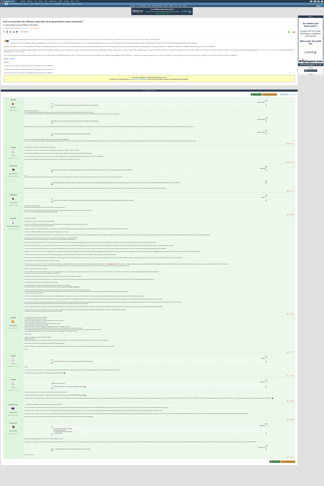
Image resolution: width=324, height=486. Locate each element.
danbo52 (13, 317)
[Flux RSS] (317, 6)
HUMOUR (184, 5)
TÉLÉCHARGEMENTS (157, 5)
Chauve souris (13, 404)
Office (68, 3)
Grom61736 (13, 166)
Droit (72, 1)
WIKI (176, 5)
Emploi (60, 1)
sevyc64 (13, 99)
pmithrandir (13, 195)
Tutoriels (30, 1)
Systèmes (79, 3)
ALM (32, 3)
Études (66, 1)
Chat (45, 1)
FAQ (36, 1)
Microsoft (37, 3)
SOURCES (166, 5)
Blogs (40, 1)
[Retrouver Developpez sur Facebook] (320, 6)
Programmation (57, 3)
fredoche (13, 218)
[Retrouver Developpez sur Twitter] (319, 6)
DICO (179, 5)
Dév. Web (47, 3)
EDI (51, 3)
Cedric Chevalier (24, 28)
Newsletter (52, 1)
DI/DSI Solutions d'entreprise (15, 3)
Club (77, 1)
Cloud (25, 3)
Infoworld (12, 59)
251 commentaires (35, 28)
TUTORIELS (132, 5)
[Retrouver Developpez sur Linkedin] (322, 6)
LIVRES (149, 5)
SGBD (64, 3)
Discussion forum (311, 70)
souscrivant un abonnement (139, 79)
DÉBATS (171, 5)
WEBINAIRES (143, 5)
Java (42, 3)
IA (28, 3)
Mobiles (74, 3)
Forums (22, 1)
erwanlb (13, 147)
